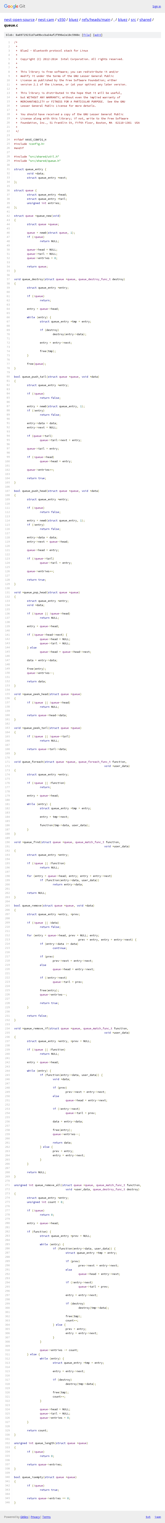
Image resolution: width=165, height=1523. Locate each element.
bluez (73, 19)
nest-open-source (19, 19)
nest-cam (46, 19)
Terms (46, 1517)
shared (145, 19)
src (133, 19)
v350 (61, 19)
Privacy (35, 1517)
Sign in (157, 6)
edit (98, 35)
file (86, 35)
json (158, 1517)
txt (148, 1517)
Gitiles (24, 1517)
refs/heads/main (96, 19)
